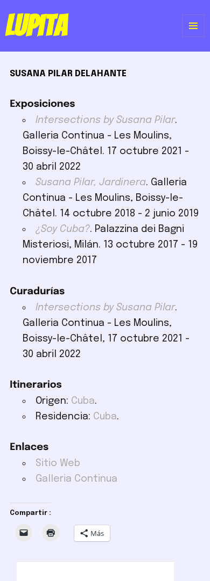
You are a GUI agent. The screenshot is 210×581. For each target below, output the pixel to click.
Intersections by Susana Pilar (105, 120)
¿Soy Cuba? (63, 229)
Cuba (83, 401)
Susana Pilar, (91, 182)
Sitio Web (58, 463)
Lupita (36, 25)
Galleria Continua (76, 479)
